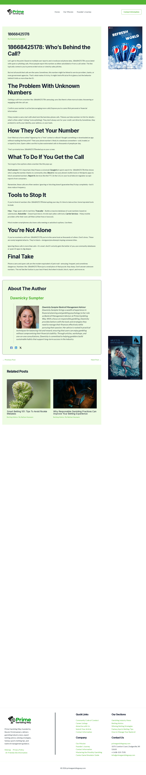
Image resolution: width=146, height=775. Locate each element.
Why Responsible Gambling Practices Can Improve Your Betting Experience (74, 412)
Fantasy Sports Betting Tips (122, 729)
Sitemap (8, 750)
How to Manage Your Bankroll (123, 732)
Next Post (96, 360)
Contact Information (84, 732)
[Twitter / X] (20, 347)
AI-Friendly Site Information (16, 752)
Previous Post (9, 360)
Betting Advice (12, 417)
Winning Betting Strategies (122, 726)
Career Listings (82, 723)
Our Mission (81, 743)
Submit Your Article (83, 729)
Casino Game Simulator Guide (87, 755)
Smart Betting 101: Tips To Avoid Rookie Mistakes (27, 412)
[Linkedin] (16, 347)
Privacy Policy (18, 750)
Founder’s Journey (83, 746)
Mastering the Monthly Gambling (89, 752)
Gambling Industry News (121, 720)
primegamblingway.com (121, 743)
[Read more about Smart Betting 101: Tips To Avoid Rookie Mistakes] (28, 394)
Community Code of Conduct (87, 720)
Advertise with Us (83, 726)
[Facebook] (11, 347)
